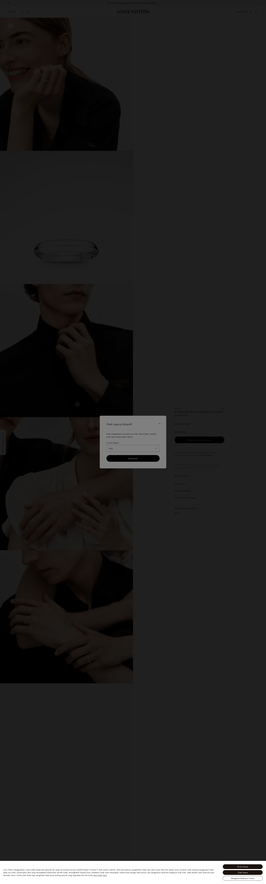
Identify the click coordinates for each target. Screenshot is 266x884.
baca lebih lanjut (100, 875)
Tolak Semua (243, 872)
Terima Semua (242, 866)
